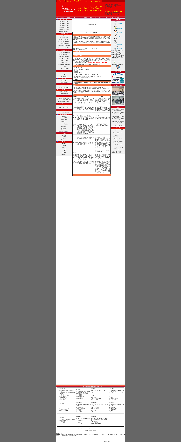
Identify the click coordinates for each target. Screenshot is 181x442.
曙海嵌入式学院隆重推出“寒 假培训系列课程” (118, 134)
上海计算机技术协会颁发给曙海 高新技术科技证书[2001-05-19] (118, 152)
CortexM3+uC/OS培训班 (64, 82)
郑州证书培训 (74, 435)
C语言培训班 (64, 116)
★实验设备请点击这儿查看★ (79, 79)
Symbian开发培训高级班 (63, 54)
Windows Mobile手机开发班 (64, 58)
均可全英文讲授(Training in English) (112, 14)
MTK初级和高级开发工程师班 (64, 64)
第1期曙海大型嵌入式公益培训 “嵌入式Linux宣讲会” (118, 125)
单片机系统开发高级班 (64, 93)
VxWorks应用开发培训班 (64, 106)
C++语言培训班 (64, 117)
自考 (73, 434)
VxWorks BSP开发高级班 (64, 107)
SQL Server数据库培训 (64, 124)
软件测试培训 (63, 126)
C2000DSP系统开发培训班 (64, 21)
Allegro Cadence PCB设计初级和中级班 (64, 99)
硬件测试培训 (63, 128)
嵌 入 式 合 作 (63, 139)
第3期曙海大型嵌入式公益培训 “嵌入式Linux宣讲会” (118, 119)
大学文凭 (115, 434)
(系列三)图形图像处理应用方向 (64, 45)
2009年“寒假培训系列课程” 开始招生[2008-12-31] (118, 130)
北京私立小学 (106, 434)
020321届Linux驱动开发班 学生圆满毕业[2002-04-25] (118, 148)
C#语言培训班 (64, 121)
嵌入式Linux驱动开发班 (64, 76)
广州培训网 (111, 434)
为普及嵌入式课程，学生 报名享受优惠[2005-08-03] (118, 139)
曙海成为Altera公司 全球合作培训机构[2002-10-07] (118, 145)
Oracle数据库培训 (64, 123)
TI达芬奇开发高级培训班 (64, 31)
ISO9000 (102, 434)
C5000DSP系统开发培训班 (64, 23)
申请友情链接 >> (107, 441)
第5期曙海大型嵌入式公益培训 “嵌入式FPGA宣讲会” (118, 113)
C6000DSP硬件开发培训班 (64, 27)
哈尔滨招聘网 (60, 435)
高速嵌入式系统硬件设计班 (64, 98)
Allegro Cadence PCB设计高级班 (64, 101)
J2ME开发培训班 (64, 62)
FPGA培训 (64, 147)
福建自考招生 (66, 435)
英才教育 (93, 434)
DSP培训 (64, 149)
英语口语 (70, 435)
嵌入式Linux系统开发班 (64, 74)
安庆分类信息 (88, 434)
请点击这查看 (85, 393)
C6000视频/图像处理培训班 (64, 29)
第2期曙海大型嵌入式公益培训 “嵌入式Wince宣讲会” (118, 122)
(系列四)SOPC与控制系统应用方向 (63, 47)
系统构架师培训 (64, 129)
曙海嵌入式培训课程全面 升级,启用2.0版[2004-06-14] (118, 142)
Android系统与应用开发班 (64, 56)
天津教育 (84, 434)
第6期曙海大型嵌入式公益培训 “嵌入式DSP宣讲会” (118, 110)
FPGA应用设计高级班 (64, 37)
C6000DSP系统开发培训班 (64, 25)
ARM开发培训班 (64, 80)
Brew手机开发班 (64, 66)
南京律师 (75, 434)
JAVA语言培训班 (64, 119)
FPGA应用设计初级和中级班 (64, 35)
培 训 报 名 (64, 135)
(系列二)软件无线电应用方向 (64, 43)
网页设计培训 (80, 434)
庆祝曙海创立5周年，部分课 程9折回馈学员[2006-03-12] (118, 136)
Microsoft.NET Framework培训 (63, 131)
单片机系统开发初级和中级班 (63, 91)
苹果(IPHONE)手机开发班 (64, 68)
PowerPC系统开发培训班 (64, 112)
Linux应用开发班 (64, 73)
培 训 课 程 (64, 136)
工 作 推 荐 (64, 138)
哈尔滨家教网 (97, 434)
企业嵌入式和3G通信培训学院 (66, 434)
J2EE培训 (64, 152)
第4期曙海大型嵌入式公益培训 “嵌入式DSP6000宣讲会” (118, 117)
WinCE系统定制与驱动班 (64, 87)
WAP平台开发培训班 (64, 60)
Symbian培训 (63, 154)
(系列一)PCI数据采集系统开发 (64, 41)
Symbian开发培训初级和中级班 (64, 52)
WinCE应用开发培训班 (64, 85)
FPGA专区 (119, 434)
